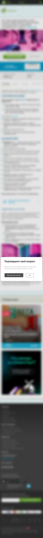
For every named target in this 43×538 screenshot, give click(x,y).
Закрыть (40, 259)
